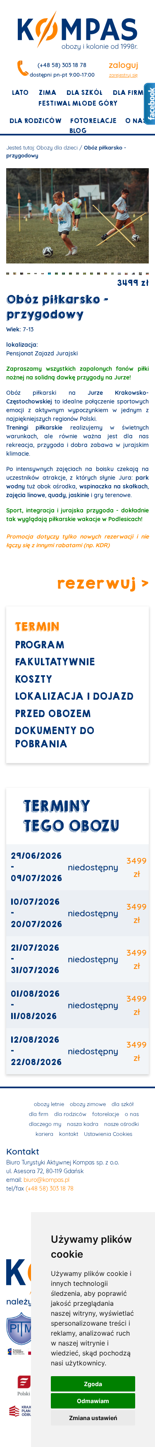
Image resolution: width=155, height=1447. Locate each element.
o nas (135, 121)
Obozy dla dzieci (57, 147)
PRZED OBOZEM (52, 714)
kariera (44, 1134)
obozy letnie (49, 1104)
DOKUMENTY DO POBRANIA (54, 737)
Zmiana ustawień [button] (93, 1417)
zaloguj (123, 64)
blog (77, 130)
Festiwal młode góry (77, 103)
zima (47, 92)
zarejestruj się (123, 75)
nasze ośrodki (121, 1124)
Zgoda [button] (93, 1383)
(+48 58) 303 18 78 (62, 65)
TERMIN (36, 626)
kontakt (68, 1134)
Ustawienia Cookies (108, 1134)
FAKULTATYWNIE (54, 662)
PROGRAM (39, 645)
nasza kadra (82, 1124)
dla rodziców (35, 121)
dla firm (127, 92)
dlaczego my (45, 1124)
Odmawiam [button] (93, 1400)
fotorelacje (93, 121)
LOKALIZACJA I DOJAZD (74, 696)
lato (20, 92)
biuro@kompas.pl (46, 1180)
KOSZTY (33, 679)
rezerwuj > (102, 583)
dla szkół (84, 92)
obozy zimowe (88, 1104)
